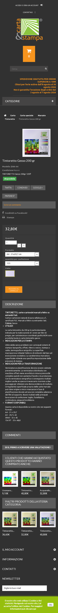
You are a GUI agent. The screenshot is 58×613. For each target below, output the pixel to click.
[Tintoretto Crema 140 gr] (10, 519)
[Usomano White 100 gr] (10, 479)
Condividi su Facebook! (16, 213)
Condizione (7, 170)
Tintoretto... (27, 490)
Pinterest (10, 196)
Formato (9, 250)
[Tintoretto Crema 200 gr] (29, 519)
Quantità (9, 238)
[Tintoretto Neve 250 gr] (29, 479)
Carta (12, 115)
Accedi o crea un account (27, 5)
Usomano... (7, 490)
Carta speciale (26, 115)
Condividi (22, 187)
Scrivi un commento (12, 205)
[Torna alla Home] (5, 115)
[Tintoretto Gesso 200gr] (36, 143)
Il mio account (13, 549)
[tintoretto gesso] (10, 274)
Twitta (8, 187)
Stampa (10, 217)
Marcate (42, 115)
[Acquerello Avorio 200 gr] (48, 479)
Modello (6, 166)
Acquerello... (45, 490)
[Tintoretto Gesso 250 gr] (48, 519)
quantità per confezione (17, 259)
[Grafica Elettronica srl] (29, 35)
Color (8, 268)
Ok (50, 605)
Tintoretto (10, 119)
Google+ (38, 187)
